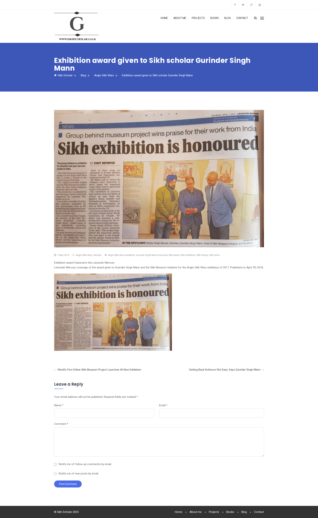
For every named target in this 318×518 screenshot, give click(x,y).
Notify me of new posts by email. (79, 473)
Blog (227, 18)
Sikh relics (214, 255)
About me (179, 18)
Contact (242, 18)
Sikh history (202, 255)
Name (58, 405)
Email (163, 405)
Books (214, 18)
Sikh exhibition (188, 255)
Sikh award (174, 255)
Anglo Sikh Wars (84, 255)
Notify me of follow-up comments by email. (85, 464)
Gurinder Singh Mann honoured (151, 255)
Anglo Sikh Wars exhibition (121, 255)
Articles (98, 255)
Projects (198, 18)
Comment (61, 424)
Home (164, 18)
